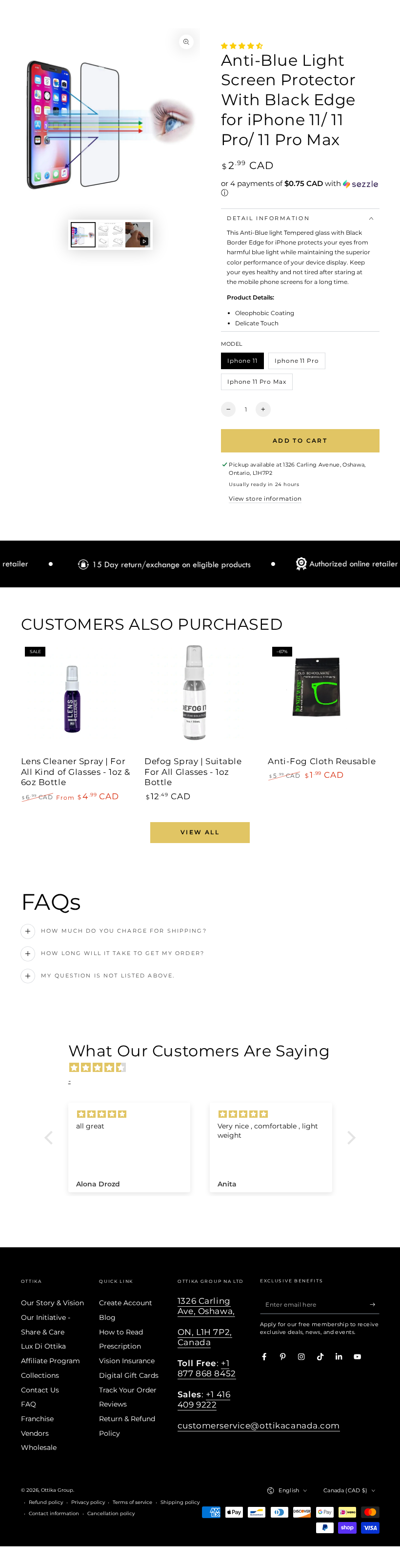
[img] (205, 1067)
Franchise (37, 1419)
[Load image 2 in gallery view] (110, 234)
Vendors (35, 1433)
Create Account (125, 1303)
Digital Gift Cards (129, 1375)
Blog (107, 1317)
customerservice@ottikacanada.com (259, 1425)
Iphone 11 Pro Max (256, 384)
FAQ (28, 1404)
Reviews (113, 1404)
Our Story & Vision (52, 1303)
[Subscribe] (375, 1305)
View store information (265, 498)
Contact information (54, 1513)
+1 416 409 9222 (204, 1399)
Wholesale (39, 1447)
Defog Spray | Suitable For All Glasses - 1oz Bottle (193, 772)
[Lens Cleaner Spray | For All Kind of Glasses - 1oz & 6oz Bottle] (76, 697)
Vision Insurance (127, 1361)
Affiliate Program (50, 1361)
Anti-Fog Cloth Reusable (322, 761)
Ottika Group (57, 1490)
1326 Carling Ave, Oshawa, (206, 1306)
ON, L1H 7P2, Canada (205, 1337)
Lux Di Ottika (43, 1346)
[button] (300, 188)
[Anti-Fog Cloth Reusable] (323, 697)
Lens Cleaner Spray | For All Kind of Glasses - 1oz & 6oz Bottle (75, 772)
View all (200, 832)
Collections (40, 1375)
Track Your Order (128, 1390)
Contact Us (40, 1390)
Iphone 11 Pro (297, 363)
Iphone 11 (245, 363)
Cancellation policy (111, 1513)
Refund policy (46, 1502)
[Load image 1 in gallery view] (83, 234)
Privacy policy (88, 1502)
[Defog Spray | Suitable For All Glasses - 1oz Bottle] (200, 697)
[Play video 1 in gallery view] (137, 234)
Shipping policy (180, 1502)
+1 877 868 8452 (207, 1368)
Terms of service (132, 1502)
